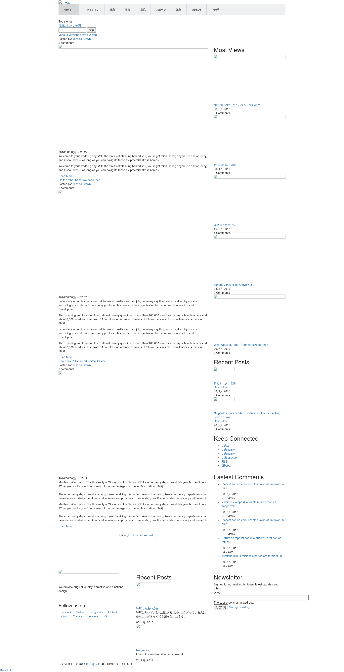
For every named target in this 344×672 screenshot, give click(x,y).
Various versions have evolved (78, 35)
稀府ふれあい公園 (70, 25)
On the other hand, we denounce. (80, 180)
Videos (196, 9)
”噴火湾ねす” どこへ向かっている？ (237, 105)
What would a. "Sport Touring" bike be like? (241, 345)
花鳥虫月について (225, 225)
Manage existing (239, 607)
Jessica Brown (82, 39)
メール (218, 592)
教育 (127, 9)
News (67, 9)
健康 (112, 9)
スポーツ (161, 9)
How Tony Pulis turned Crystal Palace (82, 361)
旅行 (178, 9)
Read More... (222, 387)
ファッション (92, 9)
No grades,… (144, 650)
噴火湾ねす (93, 664)
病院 (143, 9)
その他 (215, 9)
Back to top (7, 670)
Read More (66, 176)
